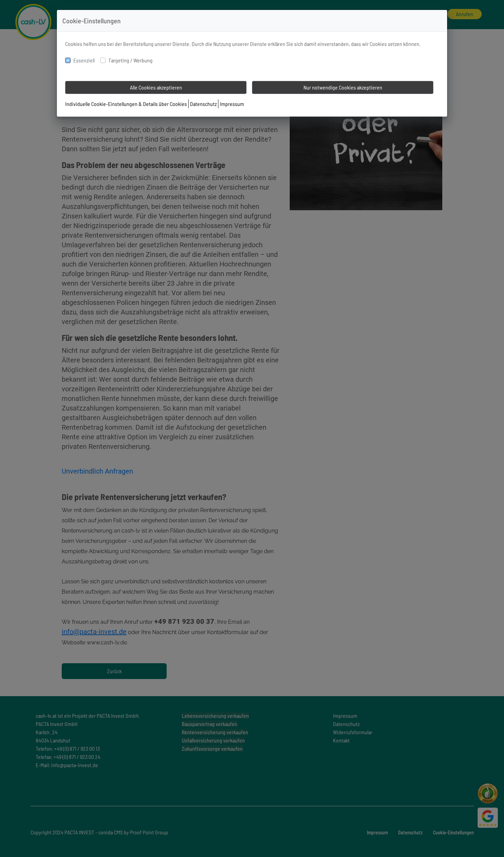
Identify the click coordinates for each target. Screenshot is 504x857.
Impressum (232, 103)
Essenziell (84, 60)
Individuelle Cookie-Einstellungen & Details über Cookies (126, 103)
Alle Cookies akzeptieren (156, 87)
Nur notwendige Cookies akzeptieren (342, 87)
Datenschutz (203, 103)
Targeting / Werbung (130, 60)
